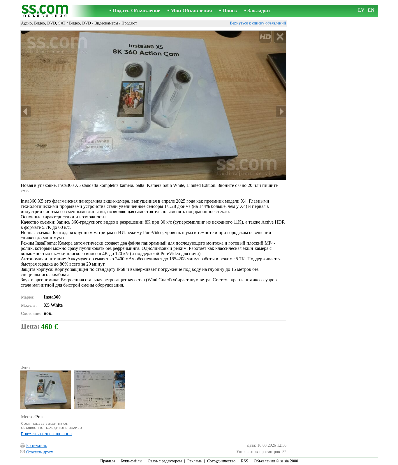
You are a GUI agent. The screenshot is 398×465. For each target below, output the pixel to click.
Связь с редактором (165, 461)
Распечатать (36, 445)
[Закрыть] (280, 37)
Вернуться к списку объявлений (258, 23)
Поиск (229, 10)
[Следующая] (281, 111)
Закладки (258, 10)
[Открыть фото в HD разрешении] (153, 105)
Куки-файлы (131, 461)
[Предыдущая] (26, 111)
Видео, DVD (80, 23)
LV (361, 10)
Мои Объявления (191, 10)
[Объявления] (46, 11)
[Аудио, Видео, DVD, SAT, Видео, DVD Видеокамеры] (45, 389)
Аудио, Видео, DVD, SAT (43, 23)
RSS (244, 461)
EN (371, 10)
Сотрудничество (221, 461)
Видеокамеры (106, 23)
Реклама (194, 461)
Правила (107, 461)
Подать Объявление (136, 10)
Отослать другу (39, 452)
